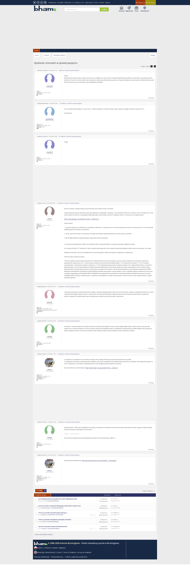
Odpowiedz (38, 490)
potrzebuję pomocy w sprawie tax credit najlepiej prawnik (57, 499)
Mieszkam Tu (68, 2)
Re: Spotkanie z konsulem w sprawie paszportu (71, 103)
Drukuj (153, 55)
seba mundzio (46, 508)
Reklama (40, 548)
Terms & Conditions (69, 552)
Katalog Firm (145, 11)
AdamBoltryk (45, 103)
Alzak (115, 519)
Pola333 (44, 321)
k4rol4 (44, 522)
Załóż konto (151, 2)
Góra (152, 98)
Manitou (44, 515)
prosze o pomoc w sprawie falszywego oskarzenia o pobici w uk (59, 506)
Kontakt (54, 548)
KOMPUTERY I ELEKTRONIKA (55, 515)
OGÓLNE (46, 55)
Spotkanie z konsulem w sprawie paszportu (69, 70)
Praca (136, 11)
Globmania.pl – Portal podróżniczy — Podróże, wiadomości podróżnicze (64, 557)
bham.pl (121, 11)
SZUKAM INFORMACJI (53, 501)
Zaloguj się (141, 2)
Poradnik (60, 2)
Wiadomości (52, 2)
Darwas (44, 354)
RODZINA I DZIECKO (59, 55)
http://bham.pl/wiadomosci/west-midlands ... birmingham (99, 460)
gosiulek (44, 286)
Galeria (107, 2)
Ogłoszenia (89, 2)
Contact (59, 552)
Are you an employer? (85, 552)
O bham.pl (47, 548)
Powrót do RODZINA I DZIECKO (44, 534)
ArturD (44, 203)
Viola (115, 505)
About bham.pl (50, 552)
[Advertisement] (95, 29)
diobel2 (44, 528)
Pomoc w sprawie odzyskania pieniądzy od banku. (54, 519)
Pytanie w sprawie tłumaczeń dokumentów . (53, 526)
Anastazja (116, 526)
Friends (101, 2)
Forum (96, 2)
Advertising (40, 552)
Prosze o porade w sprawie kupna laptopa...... (53, 513)
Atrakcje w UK (79, 2)
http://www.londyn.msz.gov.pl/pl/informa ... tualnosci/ (102, 368)
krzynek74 (45, 70)
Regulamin (62, 548)
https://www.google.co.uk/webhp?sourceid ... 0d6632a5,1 (81, 219)
